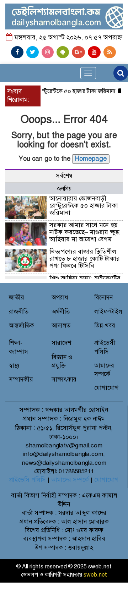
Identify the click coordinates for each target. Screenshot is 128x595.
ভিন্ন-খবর (104, 325)
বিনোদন (103, 297)
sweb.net (95, 574)
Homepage (91, 158)
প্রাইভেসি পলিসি (27, 480)
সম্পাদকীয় (21, 379)
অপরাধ (60, 297)
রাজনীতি (18, 311)
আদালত (61, 325)
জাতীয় (16, 297)
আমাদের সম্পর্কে (70, 480)
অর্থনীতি (61, 311)
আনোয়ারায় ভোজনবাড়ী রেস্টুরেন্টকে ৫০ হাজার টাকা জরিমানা (83, 205)
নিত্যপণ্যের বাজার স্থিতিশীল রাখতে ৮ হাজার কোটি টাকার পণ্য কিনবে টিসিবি (84, 259)
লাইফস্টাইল (108, 311)
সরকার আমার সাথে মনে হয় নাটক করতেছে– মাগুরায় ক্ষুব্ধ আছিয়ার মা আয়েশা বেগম (84, 232)
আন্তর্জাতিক (21, 325)
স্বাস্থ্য (14, 365)
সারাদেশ (61, 343)
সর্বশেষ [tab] (64, 176)
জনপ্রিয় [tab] (64, 188)
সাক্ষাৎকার (64, 379)
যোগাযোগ (106, 388)
